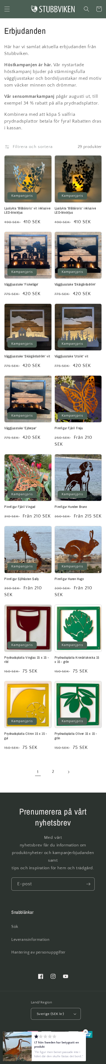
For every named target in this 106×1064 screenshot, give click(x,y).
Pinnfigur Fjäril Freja (69, 428)
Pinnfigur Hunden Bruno (71, 507)
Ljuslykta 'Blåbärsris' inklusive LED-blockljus (75, 210)
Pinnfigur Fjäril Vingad (19, 507)
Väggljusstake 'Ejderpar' (20, 428)
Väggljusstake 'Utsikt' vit (72, 356)
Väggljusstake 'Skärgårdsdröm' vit (27, 356)
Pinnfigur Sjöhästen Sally (21, 579)
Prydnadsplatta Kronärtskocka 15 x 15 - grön (77, 660)
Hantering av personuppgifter (38, 952)
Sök (14, 926)
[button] (7, 9)
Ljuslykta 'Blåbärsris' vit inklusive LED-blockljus (27, 210)
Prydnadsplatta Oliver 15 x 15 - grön (76, 736)
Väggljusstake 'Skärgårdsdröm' (75, 284)
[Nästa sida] (68, 772)
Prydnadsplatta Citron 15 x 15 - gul (25, 736)
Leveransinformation (30, 939)
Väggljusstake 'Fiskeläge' (21, 284)
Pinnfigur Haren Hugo (69, 579)
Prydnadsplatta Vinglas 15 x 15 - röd (26, 660)
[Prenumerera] (88, 884)
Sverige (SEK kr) (50, 1014)
